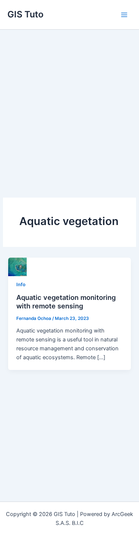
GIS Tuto (25, 14)
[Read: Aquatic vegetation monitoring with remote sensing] (17, 266)
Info (21, 284)
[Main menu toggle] (124, 14)
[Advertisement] (69, 102)
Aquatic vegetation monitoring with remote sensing (66, 301)
